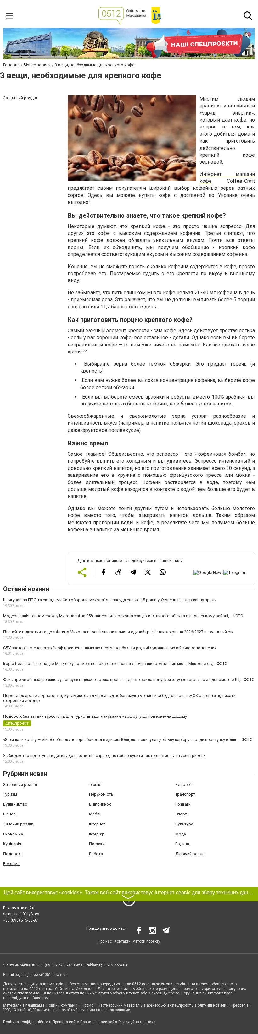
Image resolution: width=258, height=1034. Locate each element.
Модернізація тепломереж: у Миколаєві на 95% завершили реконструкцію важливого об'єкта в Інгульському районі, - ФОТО (123, 615)
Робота (96, 854)
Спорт (181, 814)
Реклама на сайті (18, 908)
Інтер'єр (96, 834)
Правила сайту (66, 1022)
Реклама (11, 863)
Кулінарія (12, 843)
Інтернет (97, 824)
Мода (180, 834)
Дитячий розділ (190, 854)
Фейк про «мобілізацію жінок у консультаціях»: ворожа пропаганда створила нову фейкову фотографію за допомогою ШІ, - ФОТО (129, 679)
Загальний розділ (20, 784)
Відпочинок (100, 804)
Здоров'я (184, 784)
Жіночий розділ (18, 824)
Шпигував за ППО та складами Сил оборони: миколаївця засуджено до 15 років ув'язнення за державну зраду (109, 599)
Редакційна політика (136, 1022)
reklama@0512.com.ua (107, 965)
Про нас (105, 941)
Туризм (10, 794)
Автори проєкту (146, 941)
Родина (182, 843)
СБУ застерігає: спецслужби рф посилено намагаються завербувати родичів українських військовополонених (109, 647)
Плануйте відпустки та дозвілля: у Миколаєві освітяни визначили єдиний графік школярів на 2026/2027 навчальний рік (118, 631)
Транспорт (185, 794)
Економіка (13, 834)
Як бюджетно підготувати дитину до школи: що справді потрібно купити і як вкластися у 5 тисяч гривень (104, 755)
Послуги (97, 843)
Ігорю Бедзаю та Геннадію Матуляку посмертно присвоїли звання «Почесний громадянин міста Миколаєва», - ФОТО (115, 663)
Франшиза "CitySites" (22, 914)
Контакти (122, 941)
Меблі (94, 814)
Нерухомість (101, 794)
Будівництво (15, 804)
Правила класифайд (98, 1022)
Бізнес (9, 814)
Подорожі (13, 854)
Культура (184, 824)
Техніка (96, 784)
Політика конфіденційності (27, 1022)
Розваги (183, 804)
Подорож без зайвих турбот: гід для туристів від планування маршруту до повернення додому (95, 716)
